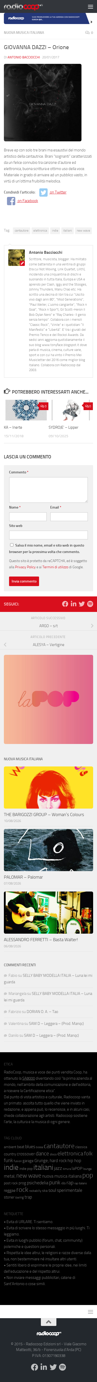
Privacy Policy (25, 567)
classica (81, 1147)
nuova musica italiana (61, 1176)
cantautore (21, 230)
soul (52, 1190)
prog (22, 1183)
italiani (67, 230)
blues (30, 1146)
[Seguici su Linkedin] (73, 604)
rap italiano (80, 1183)
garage (28, 1160)
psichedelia (37, 1183)
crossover (26, 1153)
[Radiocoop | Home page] (30, 6)
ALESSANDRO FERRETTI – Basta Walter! (41, 939)
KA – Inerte (13, 427)
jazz (58, 1168)
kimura (67, 1169)
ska (45, 1190)
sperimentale (69, 1190)
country (10, 1154)
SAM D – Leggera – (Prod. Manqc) (56, 1023)
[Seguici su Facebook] (65, 604)
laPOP (77, 1168)
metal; (10, 1176)
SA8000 (28, 1078)
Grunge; (41, 1160)
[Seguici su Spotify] (90, 604)
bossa (39, 1147)
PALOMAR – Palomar (23, 877)
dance (42, 1153)
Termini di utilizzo (55, 567)
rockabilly (35, 1191)
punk (54, 1182)
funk (8, 1160)
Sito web (16, 526)
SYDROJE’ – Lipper (63, 427)
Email (55, 507)
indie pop (26, 1168)
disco (53, 1154)
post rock (11, 1183)
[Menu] (90, 6)
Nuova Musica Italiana (24, 32)
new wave (83, 230)
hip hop (74, 1160)
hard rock (58, 1160)
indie (55, 230)
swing (19, 1197)
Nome (15, 507)
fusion (18, 1161)
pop (87, 1175)
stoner (9, 1197)
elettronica (40, 230)
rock (22, 1190)
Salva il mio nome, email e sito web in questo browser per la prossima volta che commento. (46, 548)
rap (69, 1183)
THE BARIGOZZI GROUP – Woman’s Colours (44, 814)
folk (88, 1153)
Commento (18, 472)
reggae (10, 1190)
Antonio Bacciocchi (24, 57)
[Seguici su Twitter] (82, 604)
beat (20, 1147)
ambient (10, 1147)
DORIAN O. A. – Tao (42, 1011)
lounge (87, 1169)
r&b (63, 1183)
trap (28, 1197)
